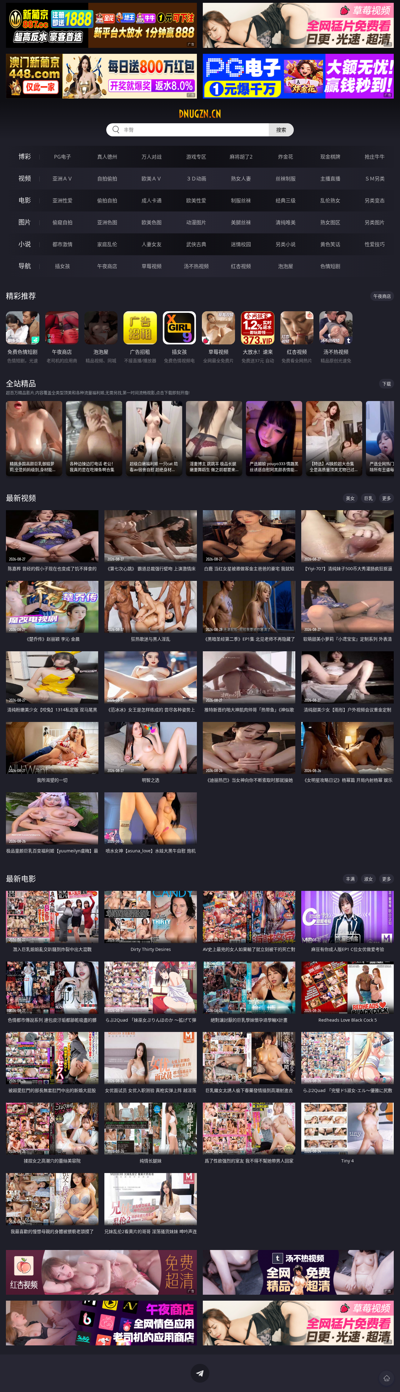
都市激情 (62, 244)
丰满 (350, 879)
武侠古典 (196, 244)
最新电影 (21, 878)
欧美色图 (152, 222)
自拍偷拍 (107, 178)
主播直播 (330, 178)
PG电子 (62, 156)
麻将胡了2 (241, 156)
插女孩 (62, 266)
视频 (24, 178)
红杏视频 (241, 266)
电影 (24, 200)
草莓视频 (152, 266)
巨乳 (368, 498)
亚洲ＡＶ (62, 178)
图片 (24, 222)
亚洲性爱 (62, 200)
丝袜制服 (286, 178)
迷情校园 (241, 244)
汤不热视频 (196, 266)
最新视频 (21, 498)
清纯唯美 (286, 222)
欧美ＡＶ (152, 178)
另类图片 (375, 222)
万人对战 (152, 156)
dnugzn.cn (200, 114)
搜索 (281, 129)
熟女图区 (330, 222)
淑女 (368, 879)
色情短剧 (330, 266)
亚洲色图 (107, 222)
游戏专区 (196, 156)
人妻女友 (152, 244)
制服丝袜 (241, 200)
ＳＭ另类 (375, 178)
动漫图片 (196, 222)
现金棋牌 (330, 156)
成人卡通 (152, 200)
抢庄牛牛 (375, 156)
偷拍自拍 (107, 200)
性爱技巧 (375, 244)
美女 (350, 498)
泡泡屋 (285, 266)
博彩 (24, 156)
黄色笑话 (330, 244)
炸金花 (285, 156)
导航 (24, 266)
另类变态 (375, 200)
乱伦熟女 (330, 200)
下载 (386, 384)
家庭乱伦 (107, 244)
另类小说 (286, 244)
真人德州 (107, 156)
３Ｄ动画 (196, 178)
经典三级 (286, 200)
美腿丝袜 (241, 222)
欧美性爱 (196, 200)
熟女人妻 (241, 178)
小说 (24, 244)
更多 (386, 498)
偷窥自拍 (62, 222)
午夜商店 (107, 266)
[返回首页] (386, 1378)
